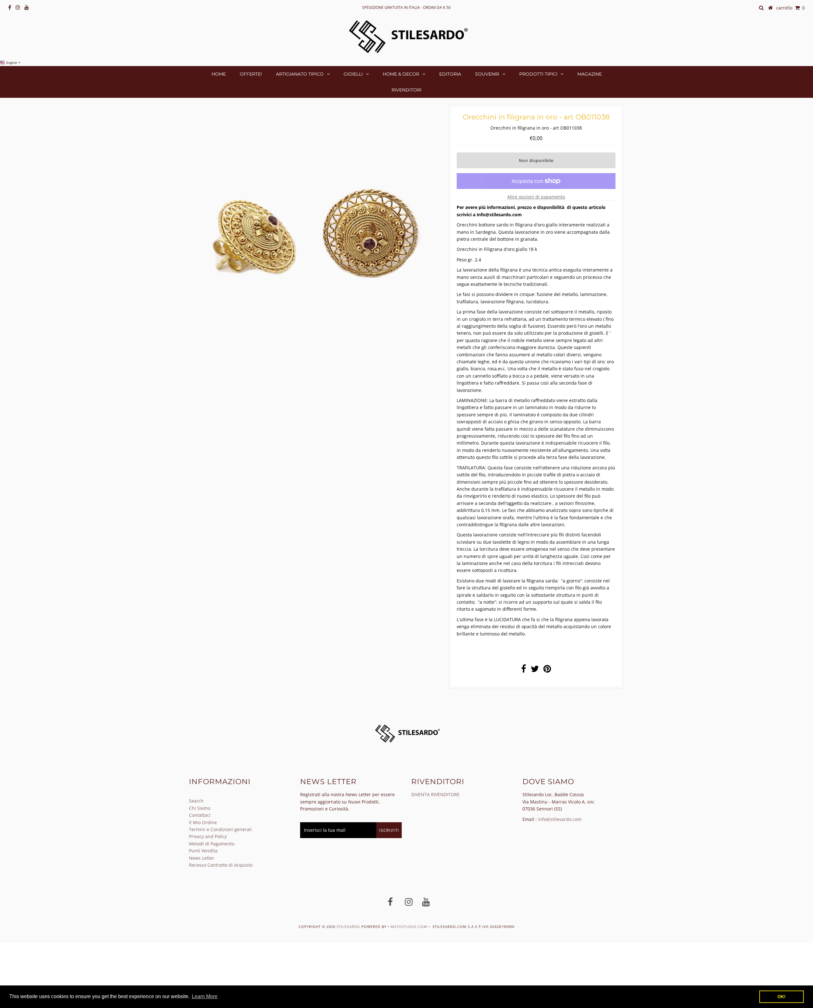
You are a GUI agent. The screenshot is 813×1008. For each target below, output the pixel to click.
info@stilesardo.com (559, 819)
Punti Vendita (203, 851)
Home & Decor (401, 74)
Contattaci (200, 815)
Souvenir (487, 74)
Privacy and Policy (208, 836)
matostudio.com (409, 926)
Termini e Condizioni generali (220, 829)
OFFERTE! (251, 74)
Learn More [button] (205, 996)
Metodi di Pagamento (211, 844)
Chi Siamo (199, 808)
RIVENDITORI (406, 90)
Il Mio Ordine (203, 822)
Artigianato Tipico (300, 74)
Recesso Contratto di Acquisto (220, 865)
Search (196, 801)
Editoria (450, 74)
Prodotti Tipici (538, 74)
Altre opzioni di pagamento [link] (536, 197)
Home (219, 74)
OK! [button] (781, 996)
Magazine (589, 74)
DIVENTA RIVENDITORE (435, 794)
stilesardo (349, 926)
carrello (790, 8)
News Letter (201, 858)
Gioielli (353, 74)
